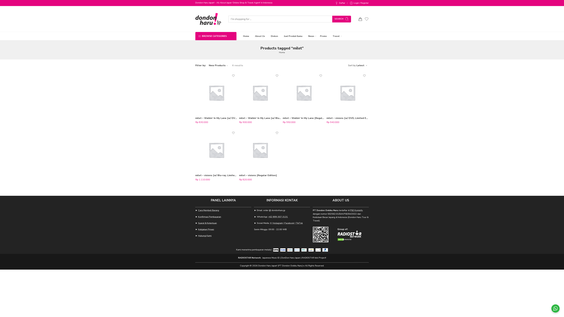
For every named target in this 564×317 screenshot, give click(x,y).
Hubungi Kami (205, 235)
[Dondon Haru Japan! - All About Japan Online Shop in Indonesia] (208, 19)
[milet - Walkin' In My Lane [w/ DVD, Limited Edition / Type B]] (216, 93)
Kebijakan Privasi (206, 229)
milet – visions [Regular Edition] (258, 175)
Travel (336, 36)
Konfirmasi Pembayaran (209, 216)
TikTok (299, 223)
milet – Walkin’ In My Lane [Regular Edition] (304, 118)
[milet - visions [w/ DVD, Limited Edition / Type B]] (348, 93)
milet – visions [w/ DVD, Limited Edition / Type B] (348, 118)
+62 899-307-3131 (278, 216)
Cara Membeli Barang (208, 210)
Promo (323, 36)
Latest (360, 65)
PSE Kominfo (356, 210)
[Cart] (360, 19)
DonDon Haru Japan (290, 257)
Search (339, 19)
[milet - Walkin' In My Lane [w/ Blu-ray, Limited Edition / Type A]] (260, 93)
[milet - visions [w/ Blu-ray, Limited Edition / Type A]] (216, 150)
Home (246, 36)
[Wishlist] (233, 75)
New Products (217, 65)
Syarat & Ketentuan (207, 223)
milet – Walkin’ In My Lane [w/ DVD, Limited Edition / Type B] (216, 118)
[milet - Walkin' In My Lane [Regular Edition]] (304, 93)
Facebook (289, 223)
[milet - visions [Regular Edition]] (260, 150)
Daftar (342, 2)
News (311, 36)
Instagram (278, 223)
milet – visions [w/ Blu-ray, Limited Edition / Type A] (216, 175)
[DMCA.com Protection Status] (344, 239)
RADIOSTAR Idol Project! (314, 257)
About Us (260, 36)
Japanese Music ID (271, 257)
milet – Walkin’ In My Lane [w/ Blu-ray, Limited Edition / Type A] (260, 118)
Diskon (274, 36)
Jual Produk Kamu (293, 36)
